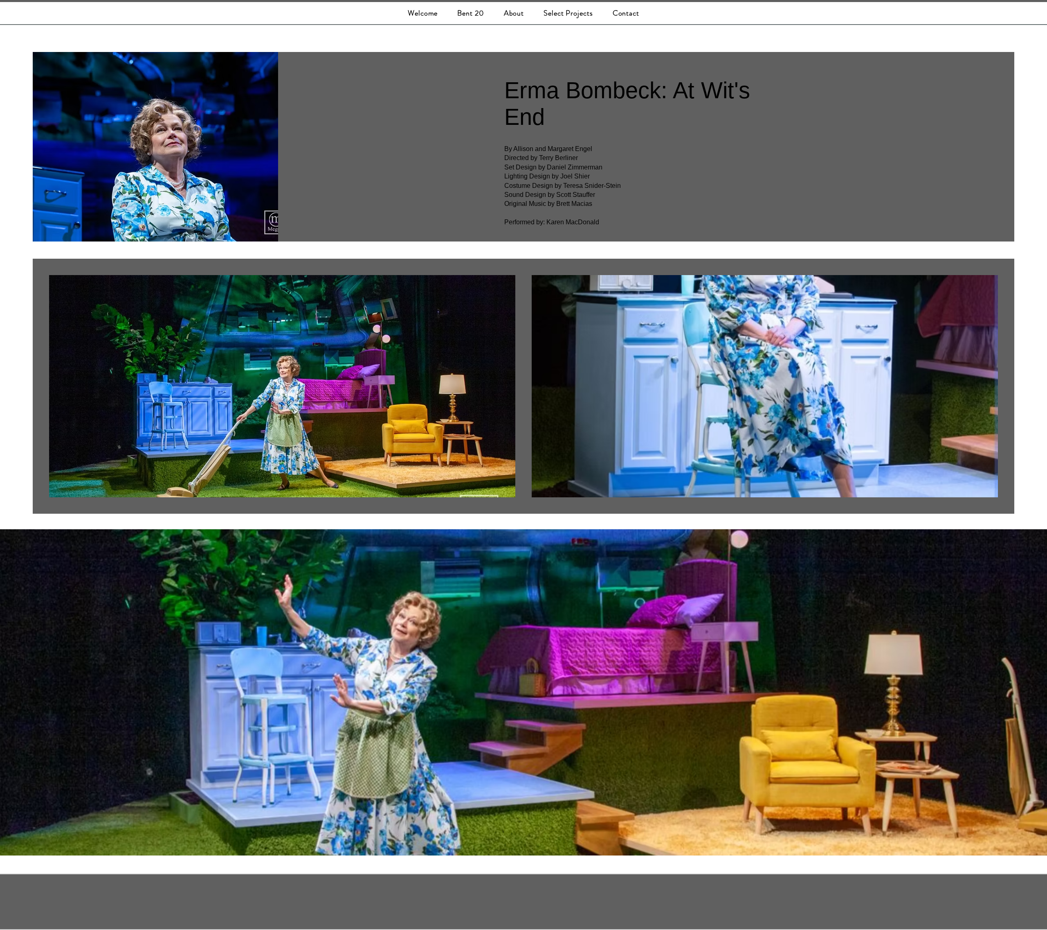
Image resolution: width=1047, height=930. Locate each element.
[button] (568, 13)
